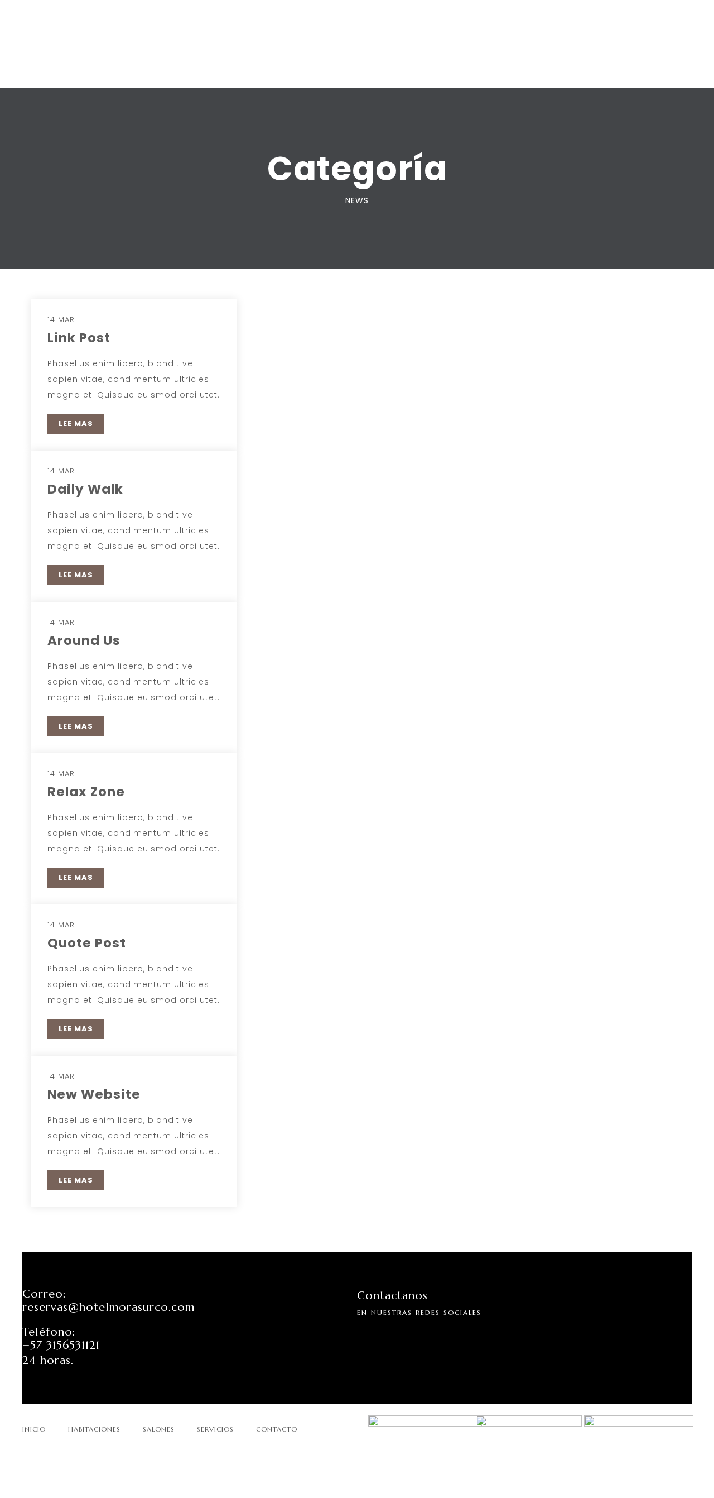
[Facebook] (391, 1336)
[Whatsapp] (414, 1336)
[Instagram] (368, 1336)
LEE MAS (76, 423)
